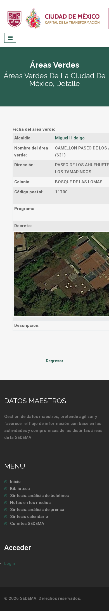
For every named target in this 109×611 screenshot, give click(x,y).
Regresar (54, 360)
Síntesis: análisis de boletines (39, 495)
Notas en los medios (30, 502)
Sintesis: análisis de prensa (37, 509)
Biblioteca (20, 488)
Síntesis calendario (29, 516)
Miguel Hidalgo (70, 138)
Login (9, 563)
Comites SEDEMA (27, 523)
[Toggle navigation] (10, 38)
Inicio (15, 481)
